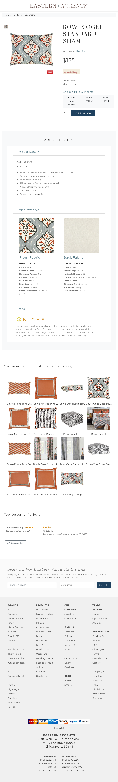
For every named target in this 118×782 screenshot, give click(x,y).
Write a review (15, 543)
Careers (96, 662)
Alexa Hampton (16, 662)
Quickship (41, 676)
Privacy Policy (45, 577)
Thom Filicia (14, 653)
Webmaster (98, 693)
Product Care (99, 636)
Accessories (42, 627)
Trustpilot (59, 728)
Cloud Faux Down (71, 101)
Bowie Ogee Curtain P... (46, 464)
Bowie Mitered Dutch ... (19, 494)
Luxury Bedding (44, 614)
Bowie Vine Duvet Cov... (98, 464)
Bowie (80, 51)
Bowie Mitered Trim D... (19, 434)
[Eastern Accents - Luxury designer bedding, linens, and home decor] (59, 5)
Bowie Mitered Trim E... (45, 403)
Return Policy (99, 680)
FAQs (95, 645)
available (42, 194)
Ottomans (41, 653)
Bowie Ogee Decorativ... (99, 403)
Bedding (18, 15)
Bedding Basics (44, 658)
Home (8, 15)
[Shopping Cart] (113, 5)
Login (95, 614)
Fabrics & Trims (44, 662)
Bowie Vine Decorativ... (45, 434)
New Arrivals (43, 609)
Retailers (69, 631)
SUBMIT (104, 584)
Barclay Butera (16, 649)
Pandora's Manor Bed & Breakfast (15, 702)
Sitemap (97, 698)
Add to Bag (83, 112)
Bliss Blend (105, 99)
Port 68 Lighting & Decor (13, 689)
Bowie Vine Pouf (72, 434)
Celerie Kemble (16, 658)
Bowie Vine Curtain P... (72, 464)
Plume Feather (88, 99)
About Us (69, 614)
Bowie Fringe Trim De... (19, 403)
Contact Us (70, 618)
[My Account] (111, 5)
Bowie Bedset (98, 434)
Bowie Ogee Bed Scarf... (72, 403)
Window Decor (44, 631)
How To (96, 640)
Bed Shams (30, 15)
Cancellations (99, 658)
